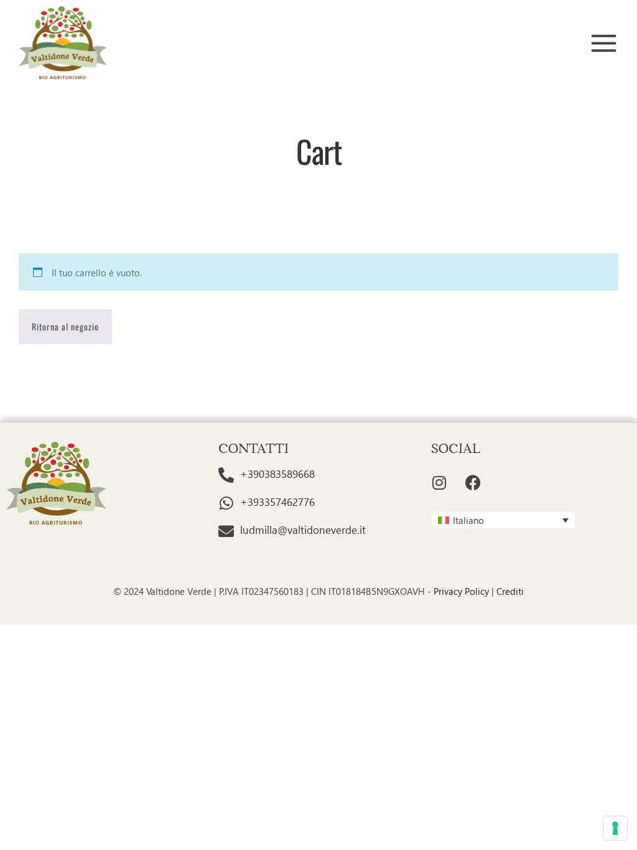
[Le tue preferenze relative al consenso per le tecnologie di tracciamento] (615, 828)
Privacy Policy (461, 591)
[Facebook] (473, 482)
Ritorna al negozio (65, 326)
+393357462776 (277, 502)
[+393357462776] (226, 503)
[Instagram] (439, 482)
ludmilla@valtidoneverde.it (303, 530)
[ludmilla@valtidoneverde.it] (226, 531)
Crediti (510, 591)
